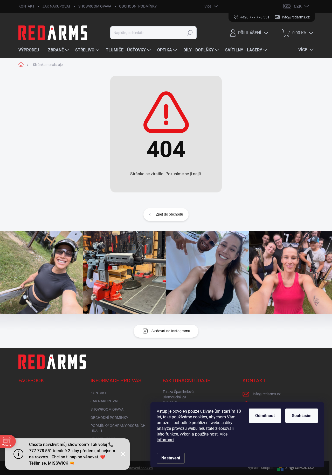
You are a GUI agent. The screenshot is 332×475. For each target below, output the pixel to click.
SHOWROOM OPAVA (94, 6)
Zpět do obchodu (169, 214)
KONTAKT (26, 6)
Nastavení (170, 458)
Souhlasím (302, 415)
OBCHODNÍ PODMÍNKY (138, 6)
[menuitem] (30, 50)
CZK (298, 6)
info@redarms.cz (267, 394)
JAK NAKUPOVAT (56, 6)
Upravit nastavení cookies (132, 468)
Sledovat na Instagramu (170, 331)
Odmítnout (265, 415)
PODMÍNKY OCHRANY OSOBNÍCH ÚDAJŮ (118, 428)
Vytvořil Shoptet (261, 468)
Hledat (190, 33)
